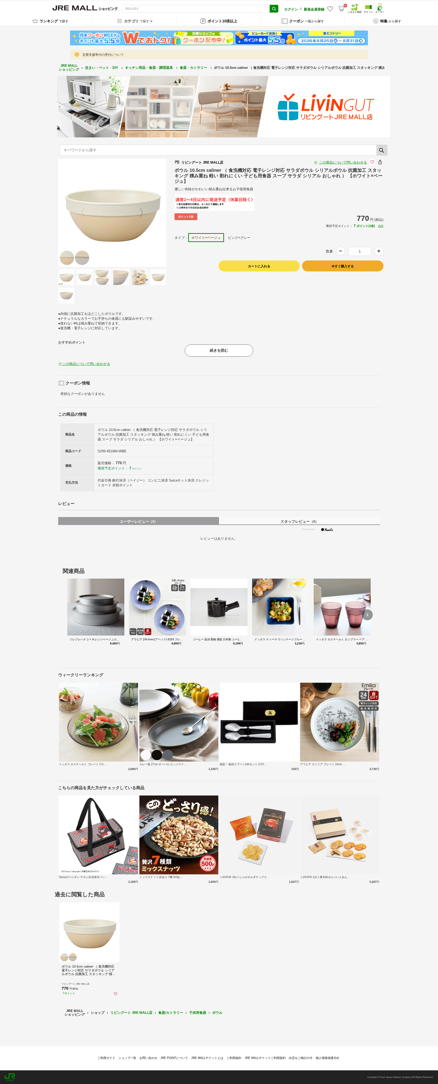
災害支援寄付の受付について (103, 55)
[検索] (381, 150)
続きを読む (219, 350)
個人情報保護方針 (327, 1058)
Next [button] (138, 213)
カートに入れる (259, 266)
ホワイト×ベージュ (206, 237)
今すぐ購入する (342, 266)
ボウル (217, 1012)
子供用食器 (197, 1012)
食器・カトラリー (194, 68)
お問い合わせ (148, 1058)
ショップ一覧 (127, 1058)
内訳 (380, 226)
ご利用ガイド (106, 1058)
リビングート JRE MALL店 (131, 1012)
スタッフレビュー (299, 521)
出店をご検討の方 (301, 1058)
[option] (112, 213)
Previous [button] (85, 213)
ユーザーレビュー (139, 521)
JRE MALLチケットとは (207, 1058)
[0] (341, 8)
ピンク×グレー (239, 237)
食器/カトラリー (170, 1012)
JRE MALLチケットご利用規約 (265, 1058)
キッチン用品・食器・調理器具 (149, 68)
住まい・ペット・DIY (102, 68)
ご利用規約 (234, 1058)
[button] (367, 615)
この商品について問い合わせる (343, 162)
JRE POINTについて (174, 1058)
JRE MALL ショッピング (69, 67)
